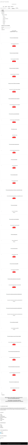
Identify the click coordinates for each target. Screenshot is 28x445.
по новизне (11, 31)
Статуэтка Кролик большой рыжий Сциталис (14, 357)
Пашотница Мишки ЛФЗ (15, 240)
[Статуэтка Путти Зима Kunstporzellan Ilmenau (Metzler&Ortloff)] (14, 294)
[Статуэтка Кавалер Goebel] (14, 175)
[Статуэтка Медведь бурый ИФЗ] (14, 322)
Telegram (2, 433)
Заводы (9, 6)
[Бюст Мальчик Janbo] (14, 129)
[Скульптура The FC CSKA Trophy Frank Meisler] (14, 83)
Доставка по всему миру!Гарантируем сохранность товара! (14, 401)
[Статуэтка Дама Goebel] (14, 159)
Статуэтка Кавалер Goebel (15, 180)
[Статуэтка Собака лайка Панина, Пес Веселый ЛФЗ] (14, 279)
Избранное (13, 8)
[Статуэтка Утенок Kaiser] (14, 205)
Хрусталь (4, 22)
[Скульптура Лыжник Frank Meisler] (14, 53)
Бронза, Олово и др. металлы (3, 417)
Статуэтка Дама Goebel (15, 165)
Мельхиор (4, 21)
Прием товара (1, 427)
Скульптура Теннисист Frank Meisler (14, 74)
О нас (0, 424)
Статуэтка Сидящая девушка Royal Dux (14, 150)
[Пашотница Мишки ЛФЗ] (14, 234)
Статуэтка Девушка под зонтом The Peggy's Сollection (14, 342)
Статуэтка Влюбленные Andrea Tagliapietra (15, 104)
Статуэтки (4, 17)
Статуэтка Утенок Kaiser (15, 211)
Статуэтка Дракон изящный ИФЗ (15, 269)
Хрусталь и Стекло (2, 419)
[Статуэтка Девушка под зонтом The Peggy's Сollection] (14, 336)
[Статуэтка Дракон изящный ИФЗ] (14, 264)
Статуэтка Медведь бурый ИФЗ (15, 328)
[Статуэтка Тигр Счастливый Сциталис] (14, 382)
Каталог (6, 6)
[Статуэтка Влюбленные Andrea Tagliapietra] (14, 99)
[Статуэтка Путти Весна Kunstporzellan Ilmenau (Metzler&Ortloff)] (14, 308)
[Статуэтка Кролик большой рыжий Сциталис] (14, 351)
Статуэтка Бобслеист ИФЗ (15, 254)
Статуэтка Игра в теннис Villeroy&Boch (14, 225)
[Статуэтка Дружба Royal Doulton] (14, 38)
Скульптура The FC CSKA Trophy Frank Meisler (14, 89)
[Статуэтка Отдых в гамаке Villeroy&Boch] (14, 114)
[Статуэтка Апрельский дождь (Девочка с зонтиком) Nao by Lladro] (14, 190)
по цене (14, 31)
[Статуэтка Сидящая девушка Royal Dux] (14, 144)
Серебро (1, 420)
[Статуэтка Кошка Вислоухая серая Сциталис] (14, 367)
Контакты (12, 6)
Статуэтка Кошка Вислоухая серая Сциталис (14, 372)
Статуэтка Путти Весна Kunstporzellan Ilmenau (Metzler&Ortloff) (14, 314)
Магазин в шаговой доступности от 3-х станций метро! (13, 398)
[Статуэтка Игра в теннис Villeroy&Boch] (14, 219)
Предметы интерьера (5, 18)
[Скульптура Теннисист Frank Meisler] (14, 68)
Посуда (1, 414)
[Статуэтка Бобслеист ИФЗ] (14, 248)
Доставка (1, 426)
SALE (3, 6)
